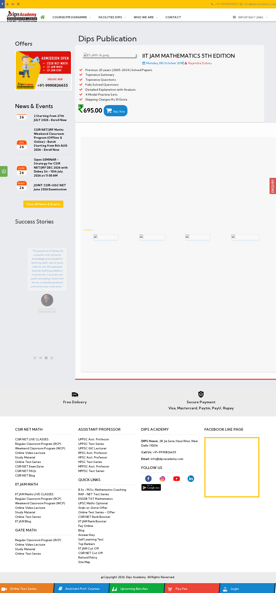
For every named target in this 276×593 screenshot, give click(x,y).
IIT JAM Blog (23, 521)
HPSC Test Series (90, 462)
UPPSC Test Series (91, 444)
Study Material (25, 457)
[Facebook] (2, 4)
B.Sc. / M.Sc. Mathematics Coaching (102, 489)
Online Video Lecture (30, 453)
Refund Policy (87, 557)
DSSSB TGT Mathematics (95, 498)
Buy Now (118, 111)
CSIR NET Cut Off (90, 553)
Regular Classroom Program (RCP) (38, 444)
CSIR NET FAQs (25, 471)
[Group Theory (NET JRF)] (145, 237)
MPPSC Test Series (91, 471)
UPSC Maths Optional (93, 503)
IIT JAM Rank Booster (92, 521)
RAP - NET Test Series (93, 494)
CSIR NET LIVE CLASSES (32, 439)
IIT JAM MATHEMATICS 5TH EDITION (188, 56)
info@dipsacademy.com (260, 4)
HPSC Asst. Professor (92, 457)
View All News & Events (43, 204)
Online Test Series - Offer (96, 512)
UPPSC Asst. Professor (93, 439)
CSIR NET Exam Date (29, 466)
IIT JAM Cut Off (88, 548)
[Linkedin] (13, 4)
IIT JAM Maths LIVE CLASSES (34, 494)
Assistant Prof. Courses (82, 589)
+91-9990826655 (226, 4)
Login (235, 589)
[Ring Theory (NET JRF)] (191, 237)
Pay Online (85, 526)
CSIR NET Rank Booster (94, 516)
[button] (273, 186)
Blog (81, 530)
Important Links (251, 17)
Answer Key (86, 535)
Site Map (84, 562)
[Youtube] (7, 4)
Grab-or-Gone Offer (93, 507)
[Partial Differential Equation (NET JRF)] (238, 237)
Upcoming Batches (134, 589)
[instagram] (18, 4)
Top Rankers (86, 544)
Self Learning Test (91, 539)
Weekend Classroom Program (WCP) (40, 448)
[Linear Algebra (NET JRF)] (99, 237)
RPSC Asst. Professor (92, 453)
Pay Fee (182, 589)
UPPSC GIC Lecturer (92, 448)
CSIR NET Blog (25, 475)
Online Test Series (23, 589)
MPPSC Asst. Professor (94, 466)
